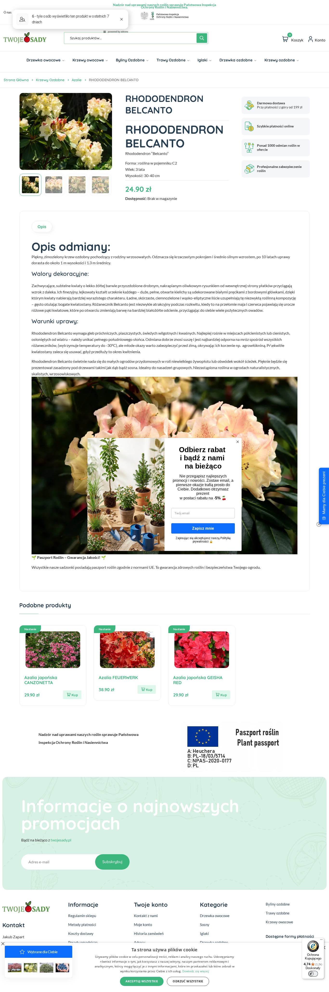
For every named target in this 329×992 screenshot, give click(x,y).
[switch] (313, 974)
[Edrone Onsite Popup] (164, 496)
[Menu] (321, 941)
